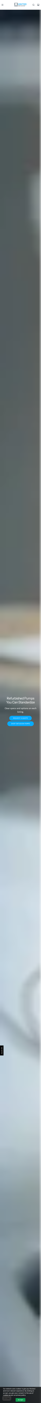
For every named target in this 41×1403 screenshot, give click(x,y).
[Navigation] (2, 4)
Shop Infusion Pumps (20, 724)
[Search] (33, 4)
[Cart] (38, 4)
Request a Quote (20, 718)
